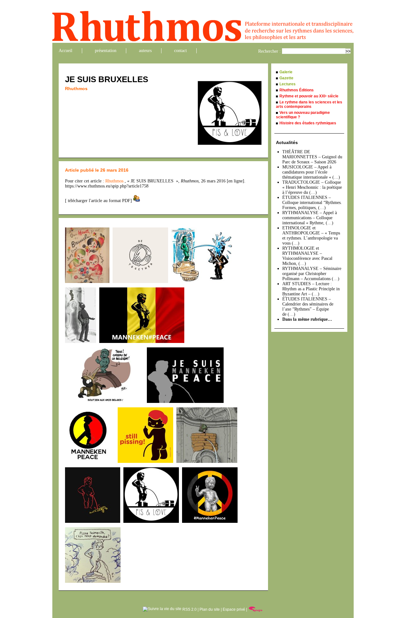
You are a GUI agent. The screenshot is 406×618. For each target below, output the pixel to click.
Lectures (287, 84)
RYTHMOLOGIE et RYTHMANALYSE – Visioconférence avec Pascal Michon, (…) (307, 256)
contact (180, 50)
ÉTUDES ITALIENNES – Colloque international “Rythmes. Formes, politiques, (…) (312, 202)
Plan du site (210, 609)
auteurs (145, 50)
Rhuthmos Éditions (296, 90)
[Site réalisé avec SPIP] (255, 609)
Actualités (287, 142)
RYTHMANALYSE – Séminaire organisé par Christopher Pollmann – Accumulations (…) (311, 273)
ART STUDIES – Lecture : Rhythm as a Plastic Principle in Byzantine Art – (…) (311, 288)
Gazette (286, 78)
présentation (105, 50)
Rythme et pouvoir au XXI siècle (308, 96)
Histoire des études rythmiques (307, 123)
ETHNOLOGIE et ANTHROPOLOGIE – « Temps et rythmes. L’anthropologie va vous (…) (311, 236)
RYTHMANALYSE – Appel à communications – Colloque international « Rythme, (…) (309, 217)
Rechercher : (269, 51)
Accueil (65, 50)
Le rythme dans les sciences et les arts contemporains (309, 104)
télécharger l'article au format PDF (98, 200)
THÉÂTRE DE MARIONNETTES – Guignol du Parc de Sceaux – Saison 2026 (312, 156)
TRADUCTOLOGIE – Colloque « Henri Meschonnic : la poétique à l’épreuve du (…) (312, 187)
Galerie (285, 72)
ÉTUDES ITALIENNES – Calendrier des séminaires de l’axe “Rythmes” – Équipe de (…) (307, 307)
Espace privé (234, 609)
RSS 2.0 (189, 609)
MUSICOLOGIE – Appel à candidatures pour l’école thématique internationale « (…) (311, 172)
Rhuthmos (76, 88)
